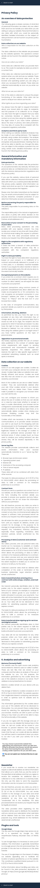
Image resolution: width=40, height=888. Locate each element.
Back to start (8, 3)
